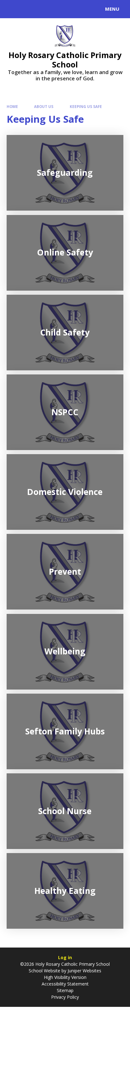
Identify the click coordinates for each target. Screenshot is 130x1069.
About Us (43, 106)
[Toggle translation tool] (28, 9)
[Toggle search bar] (12, 9)
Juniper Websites (84, 971)
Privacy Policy (65, 997)
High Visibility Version (65, 977)
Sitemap (65, 990)
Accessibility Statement (65, 984)
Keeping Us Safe (86, 106)
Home (12, 106)
